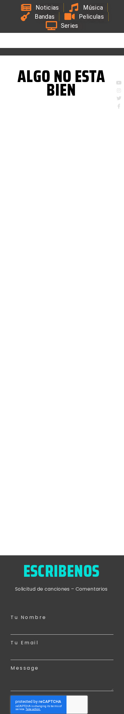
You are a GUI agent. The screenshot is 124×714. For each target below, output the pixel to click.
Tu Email (25, 642)
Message (25, 668)
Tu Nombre (29, 617)
